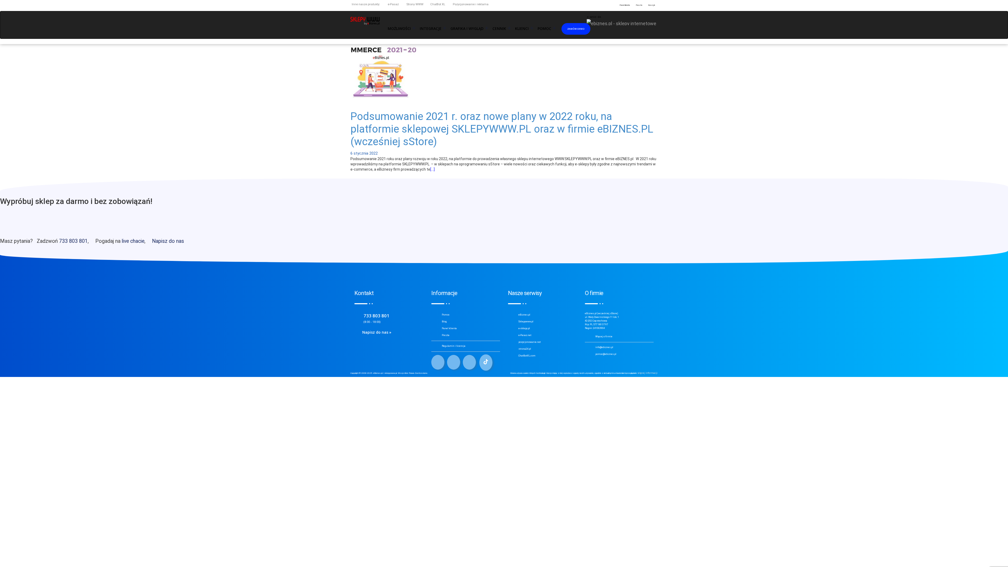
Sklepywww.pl (525, 321)
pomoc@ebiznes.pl (605, 354)
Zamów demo (576, 28)
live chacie (133, 241)
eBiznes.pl (524, 314)
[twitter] (453, 362)
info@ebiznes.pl (604, 347)
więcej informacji (648, 373)
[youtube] (469, 362)
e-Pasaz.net (524, 335)
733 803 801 (73, 241)
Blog (444, 321)
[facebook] (437, 362)
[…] (432, 169)
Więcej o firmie (603, 336)
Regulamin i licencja (453, 346)
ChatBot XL (437, 4)
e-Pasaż (393, 4)
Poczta (445, 335)
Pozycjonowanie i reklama (470, 4)
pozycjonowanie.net (529, 342)
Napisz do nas (168, 241)
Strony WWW (414, 4)
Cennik (499, 28)
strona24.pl (524, 349)
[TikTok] (485, 362)
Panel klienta (449, 328)
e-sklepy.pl (524, 328)
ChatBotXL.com (527, 355)
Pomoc (446, 314)
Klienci (522, 28)
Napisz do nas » (376, 332)
